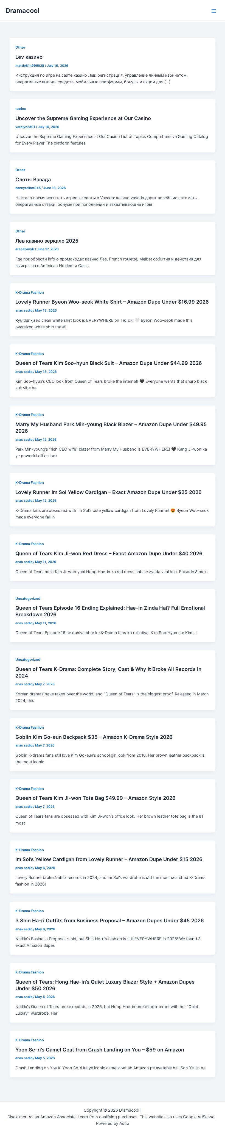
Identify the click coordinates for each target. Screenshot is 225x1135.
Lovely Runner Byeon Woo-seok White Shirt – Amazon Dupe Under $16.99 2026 (112, 302)
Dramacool (22, 11)
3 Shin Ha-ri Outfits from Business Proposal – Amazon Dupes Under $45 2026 (109, 920)
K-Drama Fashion (29, 292)
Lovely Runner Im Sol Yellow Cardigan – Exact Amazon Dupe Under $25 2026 (108, 492)
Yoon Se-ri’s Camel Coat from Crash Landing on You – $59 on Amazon (99, 1050)
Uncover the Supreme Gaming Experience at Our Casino (83, 118)
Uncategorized (27, 598)
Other (20, 47)
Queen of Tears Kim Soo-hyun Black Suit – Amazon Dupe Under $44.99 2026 (108, 363)
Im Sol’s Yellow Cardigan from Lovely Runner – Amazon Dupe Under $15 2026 (109, 859)
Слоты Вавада (33, 179)
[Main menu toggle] (214, 11)
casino (20, 109)
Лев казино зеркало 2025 (46, 241)
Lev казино (29, 57)
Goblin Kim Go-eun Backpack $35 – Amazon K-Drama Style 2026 (94, 737)
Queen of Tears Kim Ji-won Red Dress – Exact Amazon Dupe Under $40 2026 (109, 553)
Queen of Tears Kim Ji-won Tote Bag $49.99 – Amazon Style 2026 (95, 798)
